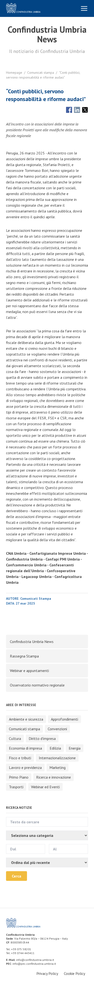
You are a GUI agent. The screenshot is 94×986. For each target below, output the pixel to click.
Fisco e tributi (20, 757)
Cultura (15, 738)
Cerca (16, 876)
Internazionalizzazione (57, 757)
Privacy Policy (47, 973)
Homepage (14, 72)
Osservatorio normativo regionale (37, 685)
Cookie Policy (74, 973)
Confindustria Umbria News (32, 641)
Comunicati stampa (40, 72)
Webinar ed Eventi (45, 786)
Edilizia (55, 748)
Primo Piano (18, 777)
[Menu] (84, 8)
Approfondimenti (64, 719)
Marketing (57, 767)
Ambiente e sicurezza (26, 719)
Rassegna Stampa (24, 656)
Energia (75, 748)
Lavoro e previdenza (25, 767)
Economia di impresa (25, 748)
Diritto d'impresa (42, 738)
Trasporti (16, 786)
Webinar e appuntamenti (29, 670)
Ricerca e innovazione (53, 777)
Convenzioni (57, 728)
